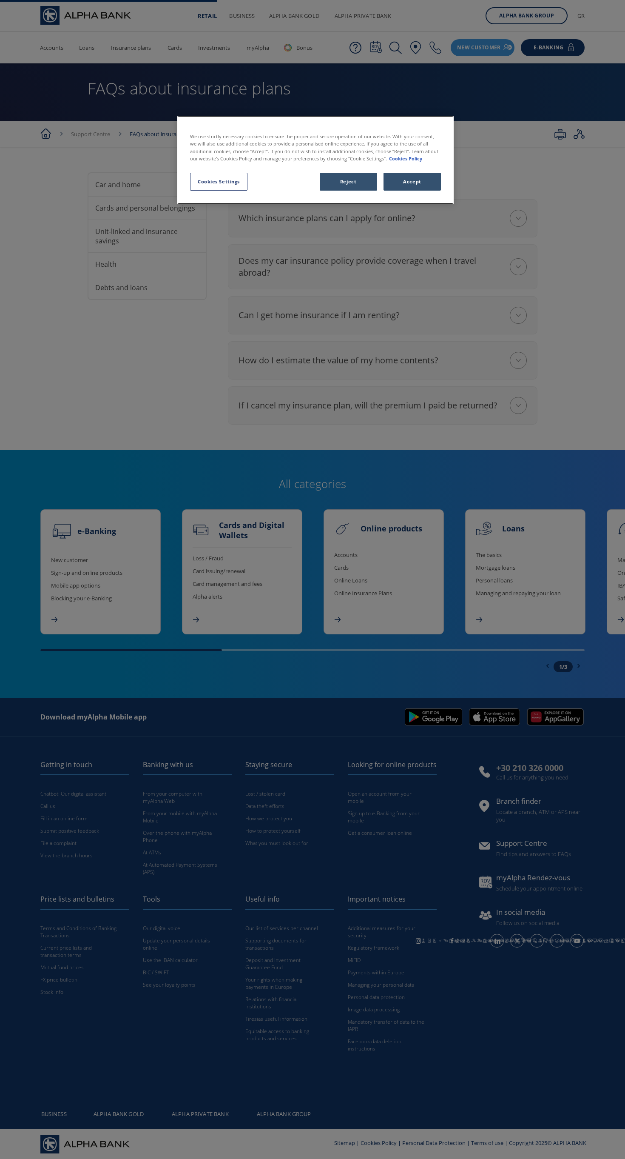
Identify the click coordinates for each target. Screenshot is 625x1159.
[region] (315, 160)
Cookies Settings (219, 181)
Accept (412, 181)
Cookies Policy (405, 158)
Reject (348, 181)
